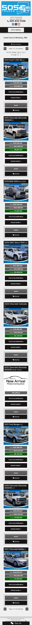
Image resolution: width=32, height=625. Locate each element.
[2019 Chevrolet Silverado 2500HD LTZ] (16, 499)
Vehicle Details (15, 97)
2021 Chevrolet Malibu (15, 549)
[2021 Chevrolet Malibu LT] (16, 560)
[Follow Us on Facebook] (13, 24)
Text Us (16, 110)
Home (8, 618)
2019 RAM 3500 (15, 181)
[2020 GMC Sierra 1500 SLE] (16, 253)
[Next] (27, 48)
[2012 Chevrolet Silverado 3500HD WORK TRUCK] (16, 380)
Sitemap (13, 621)
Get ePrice (16, 393)
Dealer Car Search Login (15, 619)
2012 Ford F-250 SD (14, 60)
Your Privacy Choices (20, 621)
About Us (12, 618)
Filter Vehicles (16, 44)
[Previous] (5, 48)
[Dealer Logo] (16, 8)
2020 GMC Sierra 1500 (16, 242)
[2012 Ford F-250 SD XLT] (16, 71)
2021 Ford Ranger (13, 424)
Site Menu (16, 30)
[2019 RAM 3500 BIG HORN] (16, 192)
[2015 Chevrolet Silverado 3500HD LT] (16, 131)
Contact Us (16, 618)
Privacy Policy (22, 618)
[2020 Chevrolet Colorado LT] (16, 317)
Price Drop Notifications (16, 92)
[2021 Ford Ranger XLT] (16, 435)
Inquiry (16, 105)
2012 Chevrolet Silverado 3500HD (15, 368)
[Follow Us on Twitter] (16, 24)
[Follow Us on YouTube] (19, 24)
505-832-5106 (17, 21)
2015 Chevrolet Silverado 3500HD (15, 119)
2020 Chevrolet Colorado (15, 305)
